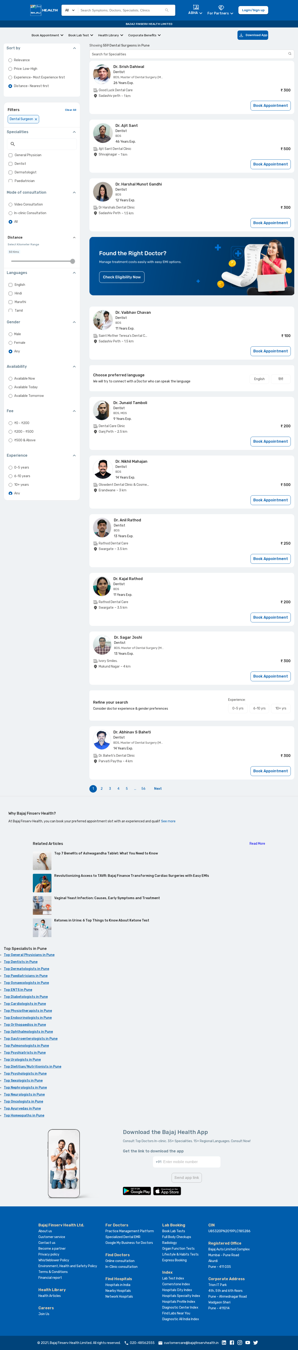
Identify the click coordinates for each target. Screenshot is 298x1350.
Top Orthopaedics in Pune (25, 1025)
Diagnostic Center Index (180, 1308)
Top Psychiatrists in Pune (25, 1053)
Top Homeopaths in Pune (24, 1115)
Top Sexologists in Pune (23, 1081)
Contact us (46, 1243)
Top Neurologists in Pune (24, 1095)
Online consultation (120, 1261)
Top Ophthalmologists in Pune (28, 1032)
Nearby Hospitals (118, 1291)
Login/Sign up (253, 10)
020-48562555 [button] (142, 1343)
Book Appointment (45, 35)
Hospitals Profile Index (178, 1302)
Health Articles (49, 1296)
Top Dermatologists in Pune (26, 969)
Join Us (43, 1314)
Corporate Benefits (142, 35)
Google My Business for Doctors (129, 1243)
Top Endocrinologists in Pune (28, 1018)
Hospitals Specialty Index (181, 1296)
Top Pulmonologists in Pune (26, 1046)
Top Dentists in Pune (20, 962)
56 (143, 789)
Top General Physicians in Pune (29, 955)
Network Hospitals (119, 1297)
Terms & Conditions (53, 1272)
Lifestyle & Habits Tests (180, 1254)
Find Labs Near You (176, 1313)
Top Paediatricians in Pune (25, 976)
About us (45, 1231)
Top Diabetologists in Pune (26, 997)
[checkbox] (10, 155)
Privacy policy (48, 1254)
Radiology (169, 1243)
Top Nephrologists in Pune (25, 1088)
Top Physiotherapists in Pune (28, 1011)
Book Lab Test (78, 35)
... (135, 789)
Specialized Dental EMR (122, 1237)
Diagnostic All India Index (180, 1319)
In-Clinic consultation (121, 1267)
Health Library (108, 35)
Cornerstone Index (176, 1284)
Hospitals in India (117, 1285)
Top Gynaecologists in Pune (26, 983)
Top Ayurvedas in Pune (22, 1108)
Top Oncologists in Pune (23, 1102)
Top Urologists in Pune (22, 1060)
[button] (225, 1343)
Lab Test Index (173, 1278)
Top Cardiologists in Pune (25, 1004)
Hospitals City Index (177, 1290)
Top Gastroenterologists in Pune (31, 1039)
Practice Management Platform (129, 1231)
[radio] (10, 60)
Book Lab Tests (173, 1231)
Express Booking (174, 1260)
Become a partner (52, 1249)
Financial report (50, 1278)
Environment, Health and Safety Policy (67, 1266)
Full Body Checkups (176, 1237)
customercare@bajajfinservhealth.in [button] (191, 1343)
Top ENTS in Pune (18, 990)
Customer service (51, 1237)
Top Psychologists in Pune (25, 1074)
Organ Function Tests (178, 1249)
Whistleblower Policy (53, 1260)
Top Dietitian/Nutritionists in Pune (32, 1067)
